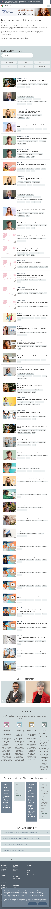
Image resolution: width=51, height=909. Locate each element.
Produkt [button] (25, 62)
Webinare (15, 887)
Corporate (46, 1)
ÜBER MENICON (30, 862)
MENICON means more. (16, 870)
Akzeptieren (32, 903)
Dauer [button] (25, 66)
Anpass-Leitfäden (16, 878)
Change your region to (11, 2)
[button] (33, 55)
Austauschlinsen (4, 867)
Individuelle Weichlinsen (3, 870)
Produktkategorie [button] (9, 62)
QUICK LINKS (3, 882)
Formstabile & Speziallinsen (3, 872)
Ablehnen (42, 903)
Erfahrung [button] (8, 66)
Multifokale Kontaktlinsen (15, 872)
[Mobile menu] (48, 6)
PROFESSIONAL (4, 862)
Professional (4, 859)
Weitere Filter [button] (42, 66)
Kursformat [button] (42, 62)
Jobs (27, 872)
